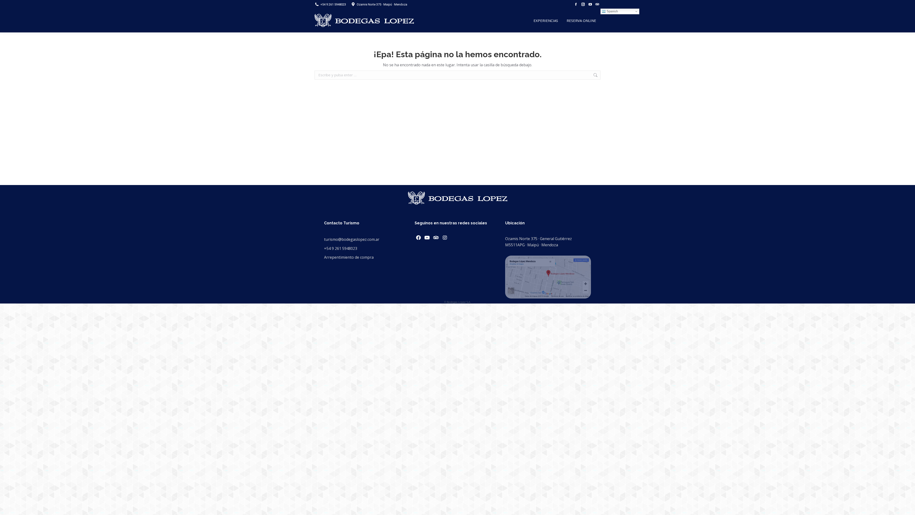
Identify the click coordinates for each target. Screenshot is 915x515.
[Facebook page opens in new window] (576, 4)
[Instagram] (445, 238)
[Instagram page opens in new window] (583, 4)
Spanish (612, 11)
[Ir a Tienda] (908, 508)
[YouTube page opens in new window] (590, 4)
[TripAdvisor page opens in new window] (597, 4)
